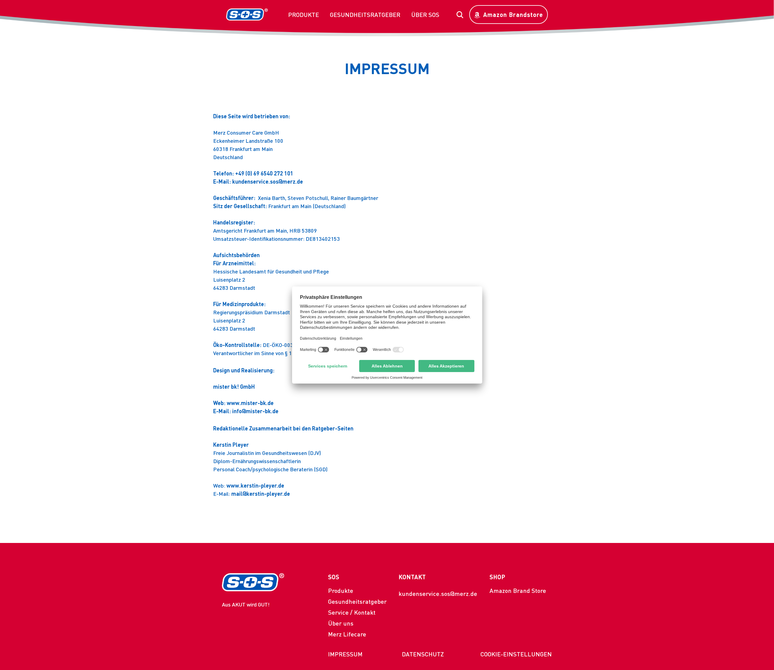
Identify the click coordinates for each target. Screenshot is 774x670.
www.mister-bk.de (250, 402)
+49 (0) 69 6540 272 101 (264, 173)
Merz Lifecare (347, 634)
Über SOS (425, 14)
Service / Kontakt (352, 612)
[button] (303, 15)
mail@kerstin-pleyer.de (260, 493)
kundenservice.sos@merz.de (437, 593)
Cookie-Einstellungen (516, 654)
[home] (247, 14)
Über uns (340, 623)
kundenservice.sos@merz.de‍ (267, 181)
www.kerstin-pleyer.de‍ (255, 485)
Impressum (345, 654)
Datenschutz (423, 654)
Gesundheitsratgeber (365, 14)
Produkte (303, 14)
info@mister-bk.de (255, 410)
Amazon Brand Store (517, 590)
